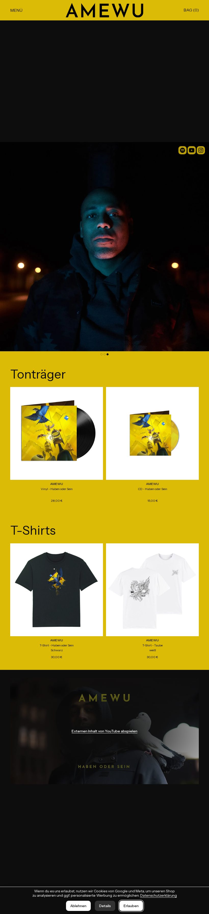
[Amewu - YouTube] (192, 150)
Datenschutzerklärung (158, 895)
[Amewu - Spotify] (182, 150)
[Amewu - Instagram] (201, 150)
